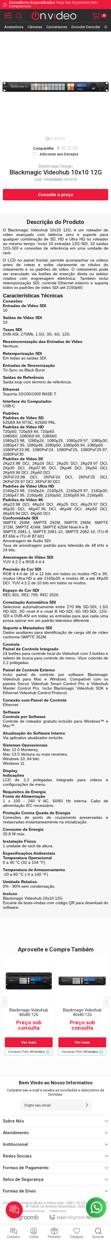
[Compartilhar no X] (69, 148)
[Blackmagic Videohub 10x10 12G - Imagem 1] (55, 87)
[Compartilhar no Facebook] (58, 148)
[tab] (47, 138)
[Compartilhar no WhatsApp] (64, 148)
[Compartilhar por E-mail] (75, 148)
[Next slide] (105, 87)
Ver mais (28, 1042)
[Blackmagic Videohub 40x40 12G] (82, 1006)
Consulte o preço (55, 194)
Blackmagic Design (56, 166)
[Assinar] (86, 1105)
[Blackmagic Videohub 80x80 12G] (28, 1006)
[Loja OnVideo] (54, 15)
